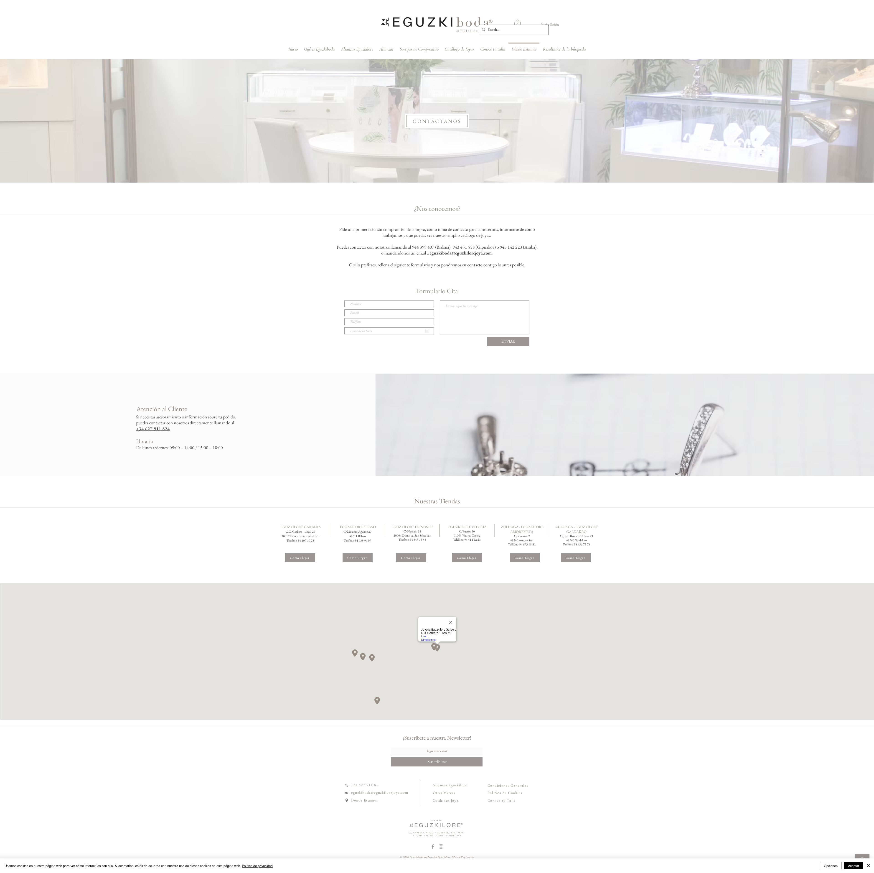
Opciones (831, 865)
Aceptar (853, 865)
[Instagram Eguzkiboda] (441, 846)
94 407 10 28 (306, 540)
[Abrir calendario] (427, 331)
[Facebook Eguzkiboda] (433, 846)
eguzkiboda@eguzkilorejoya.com (461, 253)
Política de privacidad (257, 865)
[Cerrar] (868, 865)
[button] (517, 24)
